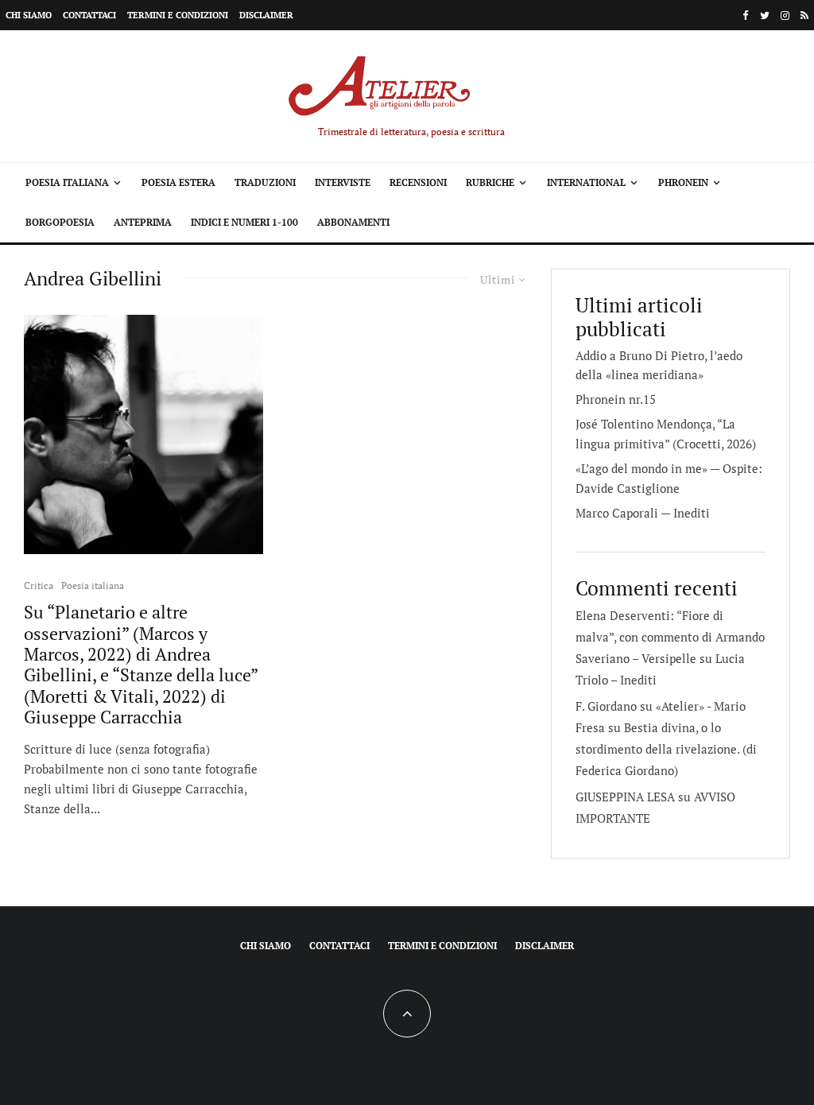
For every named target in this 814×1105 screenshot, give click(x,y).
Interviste (342, 182)
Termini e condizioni (177, 15)
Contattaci (89, 15)
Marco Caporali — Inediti (643, 513)
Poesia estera (178, 182)
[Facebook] (745, 15)
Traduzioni (265, 182)
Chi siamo (29, 15)
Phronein (683, 182)
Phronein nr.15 (616, 399)
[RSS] (804, 15)
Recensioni (418, 182)
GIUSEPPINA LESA (625, 797)
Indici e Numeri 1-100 (244, 222)
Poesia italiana (67, 182)
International (586, 182)
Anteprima (143, 222)
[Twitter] (764, 15)
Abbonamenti (353, 222)
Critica (38, 585)
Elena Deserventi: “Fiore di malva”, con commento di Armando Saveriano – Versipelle (670, 636)
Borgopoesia (60, 222)
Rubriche (490, 182)
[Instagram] (785, 15)
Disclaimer (266, 15)
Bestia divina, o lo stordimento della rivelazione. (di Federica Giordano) (666, 748)
